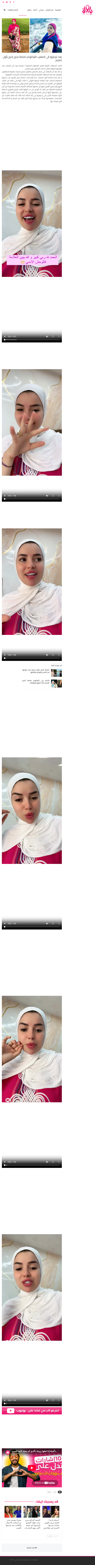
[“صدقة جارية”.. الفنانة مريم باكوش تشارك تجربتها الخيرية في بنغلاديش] (50, 1512)
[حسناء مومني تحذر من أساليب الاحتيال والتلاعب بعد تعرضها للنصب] (12, 1512)
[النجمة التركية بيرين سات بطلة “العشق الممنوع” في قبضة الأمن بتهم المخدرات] (32, 1512)
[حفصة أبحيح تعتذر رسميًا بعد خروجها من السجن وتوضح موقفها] (56, 673)
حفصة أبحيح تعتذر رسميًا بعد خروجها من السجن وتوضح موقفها (36, 671)
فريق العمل (84, 2)
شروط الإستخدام (69, 2)
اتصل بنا (77, 2)
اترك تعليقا (31, 1547)
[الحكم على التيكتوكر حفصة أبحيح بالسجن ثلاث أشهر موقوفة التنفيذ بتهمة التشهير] (56, 683)
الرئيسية (58, 10)
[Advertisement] (74, 55)
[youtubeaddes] (32, 1410)
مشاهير (23, 10)
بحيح (55, 1492)
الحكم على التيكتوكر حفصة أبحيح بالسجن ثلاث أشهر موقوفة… (36, 681)
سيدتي (41, 10)
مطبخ (29, 10)
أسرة (35, 10)
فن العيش (49, 10)
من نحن (91, 2)
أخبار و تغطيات (13, 10)
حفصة (49, 1492)
